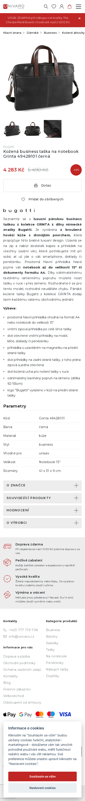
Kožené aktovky (73, 32)
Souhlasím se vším (42, 776)
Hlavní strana (12, 32)
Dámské (33, 32)
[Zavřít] (79, 18)
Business (50, 32)
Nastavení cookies (42, 788)
